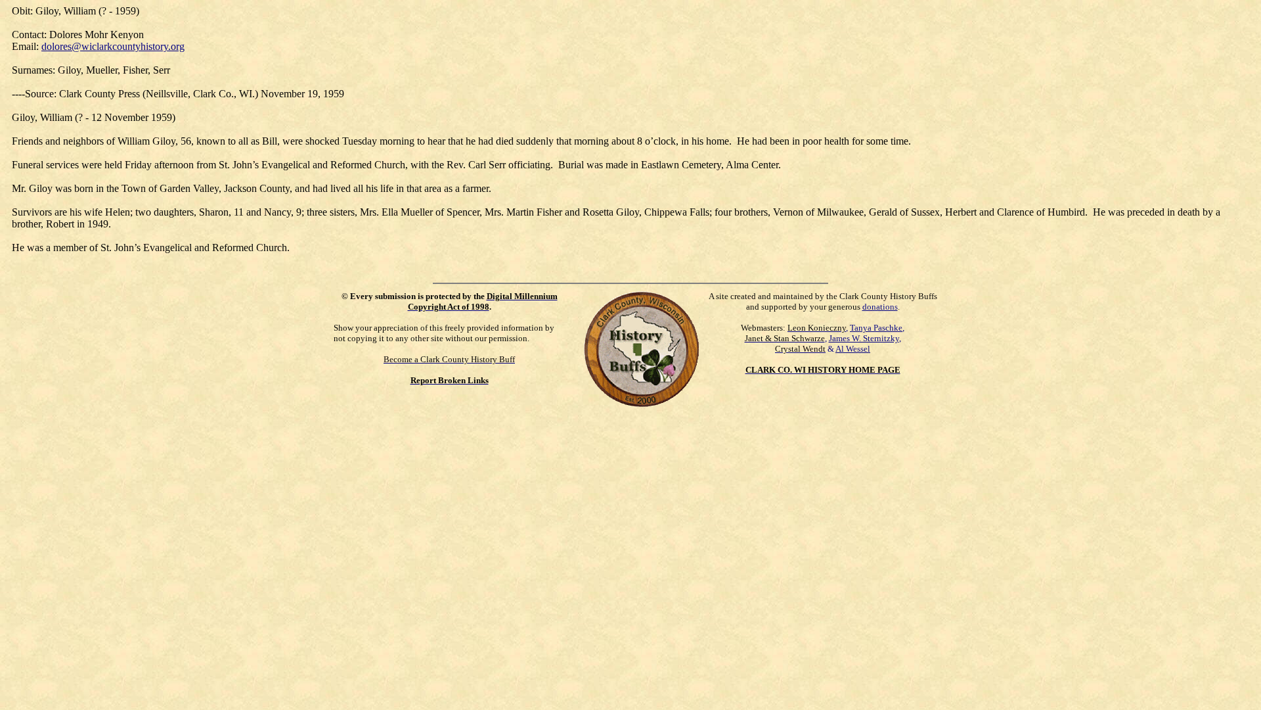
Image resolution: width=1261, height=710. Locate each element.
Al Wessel (852, 349)
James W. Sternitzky (864, 338)
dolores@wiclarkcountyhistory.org (113, 46)
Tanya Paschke (876, 328)
